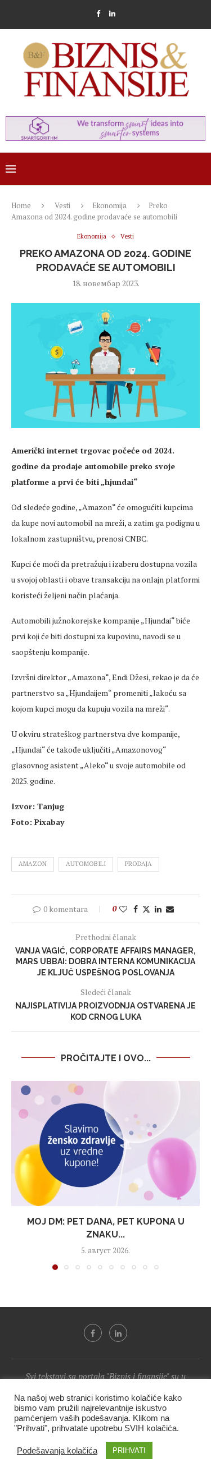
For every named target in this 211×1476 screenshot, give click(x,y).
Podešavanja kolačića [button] (57, 1450)
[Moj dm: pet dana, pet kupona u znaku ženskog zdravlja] (105, 1143)
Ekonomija (109, 205)
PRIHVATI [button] (129, 1450)
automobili (86, 864)
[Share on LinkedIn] (158, 909)
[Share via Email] (170, 909)
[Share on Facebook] (135, 909)
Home (21, 205)
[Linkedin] (112, 13)
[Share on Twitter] (146, 909)
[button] (20, 1175)
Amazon (33, 864)
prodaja (138, 864)
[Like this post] (123, 909)
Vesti (62, 205)
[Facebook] (98, 13)
